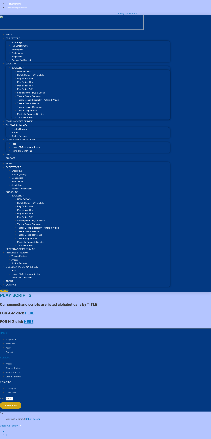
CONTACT (10, 158)
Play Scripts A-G (25, 78)
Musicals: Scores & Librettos (30, 114)
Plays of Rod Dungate (21, 60)
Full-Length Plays (19, 46)
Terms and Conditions (21, 151)
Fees (13, 144)
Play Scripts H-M (25, 82)
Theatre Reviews (19, 129)
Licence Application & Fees (20, 140)
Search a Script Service (20, 249)
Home (9, 163)
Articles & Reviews (16, 125)
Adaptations (17, 56)
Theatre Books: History (28, 103)
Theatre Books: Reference (29, 107)
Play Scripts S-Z (25, 89)
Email (3, 398)
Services (5, 357)
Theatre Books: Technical (29, 96)
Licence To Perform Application (25, 147)
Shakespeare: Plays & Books (31, 92)
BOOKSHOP (11, 64)
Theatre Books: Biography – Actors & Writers (38, 100)
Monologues (17, 49)
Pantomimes (17, 53)
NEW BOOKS (24, 71)
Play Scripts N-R (25, 85)
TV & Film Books (25, 245)
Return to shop (32, 419)
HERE (29, 313)
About (9, 281)
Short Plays (16, 42)
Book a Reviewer (19, 263)
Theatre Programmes (27, 110)
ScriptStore (13, 38)
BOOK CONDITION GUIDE (30, 75)
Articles (15, 132)
